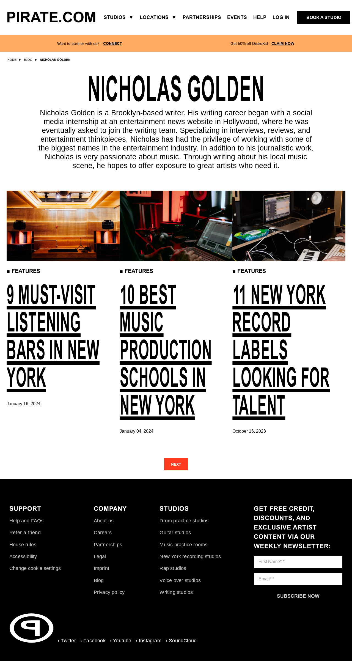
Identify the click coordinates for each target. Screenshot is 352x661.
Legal (100, 556)
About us (104, 520)
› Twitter (67, 640)
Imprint (101, 568)
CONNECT (112, 43)
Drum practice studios (184, 520)
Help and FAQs (26, 520)
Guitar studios (175, 532)
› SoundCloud (181, 640)
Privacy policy (109, 592)
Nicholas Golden (55, 59)
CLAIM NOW (282, 43)
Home (11, 59)
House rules (22, 544)
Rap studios (173, 568)
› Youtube (120, 640)
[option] (89, 43)
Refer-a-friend (25, 532)
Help (259, 17)
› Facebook (93, 640)
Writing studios (176, 592)
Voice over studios (180, 580)
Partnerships (108, 544)
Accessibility (23, 556)
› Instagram (148, 640)
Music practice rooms (183, 544)
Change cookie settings (35, 568)
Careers (103, 532)
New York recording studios (190, 556)
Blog (28, 59)
